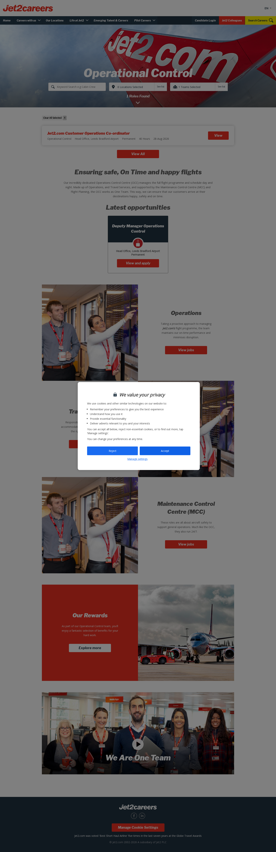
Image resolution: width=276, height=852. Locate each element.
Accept (165, 451)
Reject (112, 451)
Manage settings (137, 459)
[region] (139, 426)
